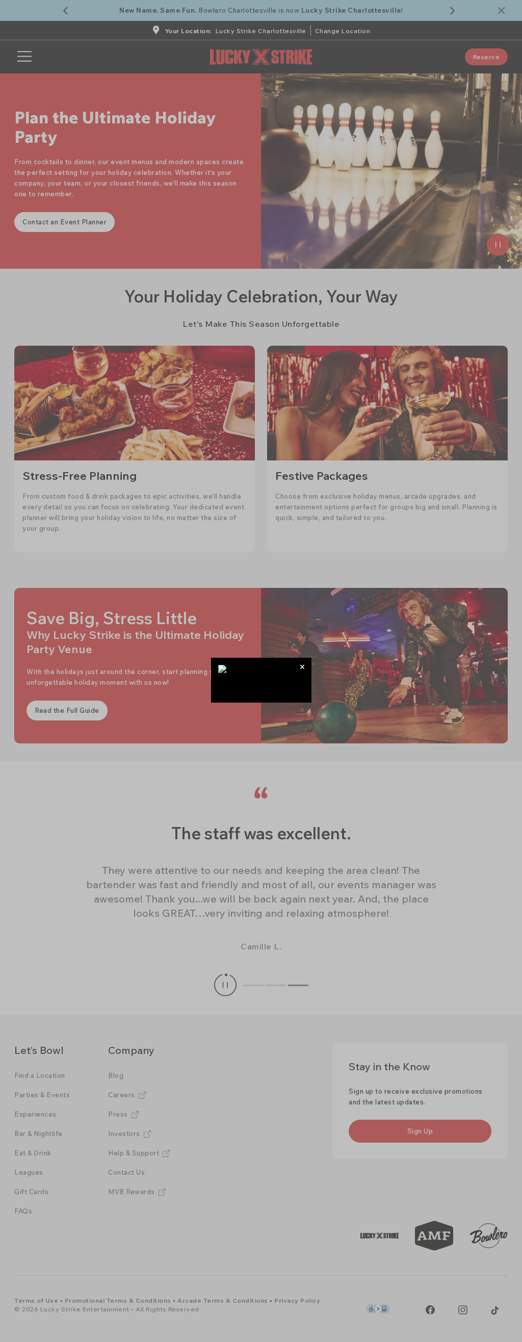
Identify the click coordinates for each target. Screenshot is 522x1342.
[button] (302, 667)
